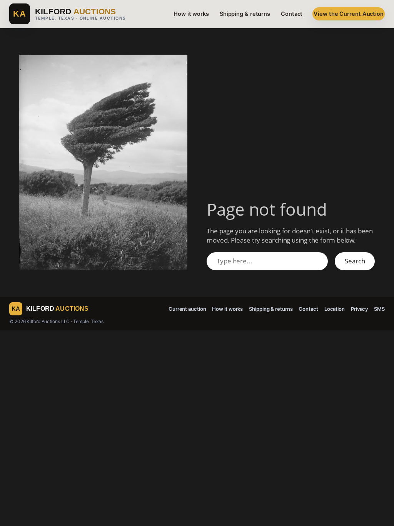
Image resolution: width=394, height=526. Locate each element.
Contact (291, 13)
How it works (191, 13)
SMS (379, 309)
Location (334, 309)
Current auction (187, 309)
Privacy (359, 309)
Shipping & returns (245, 13)
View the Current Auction (349, 13)
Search (355, 260)
